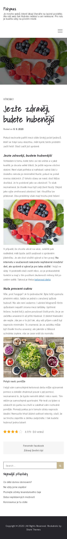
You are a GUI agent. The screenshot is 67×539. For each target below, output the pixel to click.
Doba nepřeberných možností (19, 497)
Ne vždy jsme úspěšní (14, 487)
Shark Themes (33, 529)
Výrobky (8, 99)
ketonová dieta (42, 279)
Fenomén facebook (33, 445)
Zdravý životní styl (33, 450)
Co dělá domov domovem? (17, 482)
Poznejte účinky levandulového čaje (22, 492)
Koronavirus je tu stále (15, 502)
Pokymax (10, 9)
